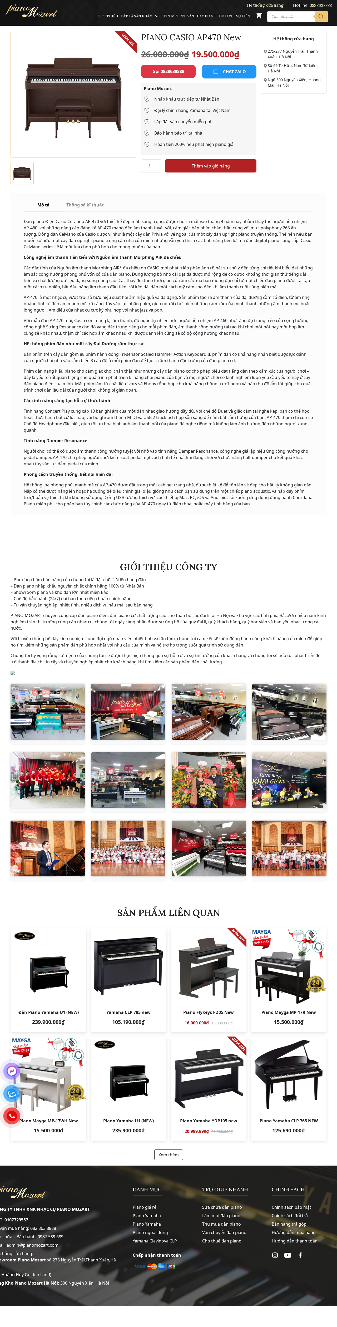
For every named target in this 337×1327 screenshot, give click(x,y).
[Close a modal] (5, 650)
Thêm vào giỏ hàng (211, 166)
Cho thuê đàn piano (221, 1241)
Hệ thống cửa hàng (265, 5)
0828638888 (321, 5)
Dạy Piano (206, 16)
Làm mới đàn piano (221, 1216)
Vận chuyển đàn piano (224, 1232)
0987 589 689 (50, 1237)
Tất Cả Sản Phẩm (137, 16)
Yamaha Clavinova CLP (155, 1241)
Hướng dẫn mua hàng (294, 1232)
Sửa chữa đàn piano (222, 1207)
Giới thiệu (108, 16)
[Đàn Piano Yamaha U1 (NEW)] (48, 980)
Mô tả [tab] (43, 205)
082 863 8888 (43, 1228)
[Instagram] (275, 1255)
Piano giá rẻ (144, 1207)
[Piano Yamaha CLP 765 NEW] (288, 1089)
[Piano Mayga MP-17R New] (288, 980)
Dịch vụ (226, 16)
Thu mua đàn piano (221, 1224)
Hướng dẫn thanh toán (295, 1241)
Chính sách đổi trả (290, 1216)
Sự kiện (243, 16)
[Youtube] (287, 1255)
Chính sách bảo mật (291, 1207)
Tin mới (171, 16)
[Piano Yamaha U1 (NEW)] (128, 1089)
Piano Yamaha (147, 1216)
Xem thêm (168, 1155)
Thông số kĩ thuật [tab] (85, 205)
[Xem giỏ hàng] (258, 16)
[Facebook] (300, 1255)
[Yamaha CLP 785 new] (128, 980)
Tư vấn (187, 16)
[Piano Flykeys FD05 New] (208, 980)
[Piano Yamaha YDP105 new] (208, 1089)
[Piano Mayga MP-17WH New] (48, 1089)
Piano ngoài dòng (150, 1232)
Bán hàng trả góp (289, 1224)
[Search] (321, 16)
